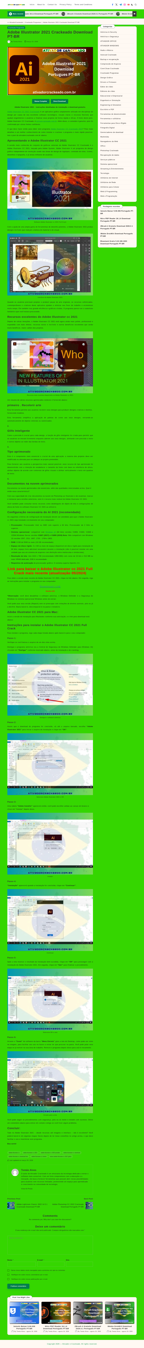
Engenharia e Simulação (110, 100)
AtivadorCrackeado (16, 22)
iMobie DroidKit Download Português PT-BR (74, 14)
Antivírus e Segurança (109, 37)
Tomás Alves (28, 1170)
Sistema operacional (108, 164)
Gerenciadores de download (111, 132)
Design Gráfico (106, 78)
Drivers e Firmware (108, 82)
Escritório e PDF (107, 109)
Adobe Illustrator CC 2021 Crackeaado (23, 112)
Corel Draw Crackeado (109, 68)
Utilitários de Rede (108, 182)
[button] (27, 1189)
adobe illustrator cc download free (18, 1156)
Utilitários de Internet (109, 178)
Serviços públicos (107, 160)
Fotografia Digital (107, 128)
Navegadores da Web (109, 141)
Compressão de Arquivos (110, 64)
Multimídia (104, 137)
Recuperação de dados (109, 155)
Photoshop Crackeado (109, 150)
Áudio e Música (106, 50)
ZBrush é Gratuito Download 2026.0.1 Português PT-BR (116, 227)
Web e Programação (108, 196)
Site (67, 1260)
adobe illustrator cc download (71, 1152)
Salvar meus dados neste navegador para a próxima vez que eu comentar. (38, 1270)
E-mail (40, 1260)
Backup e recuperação (109, 59)
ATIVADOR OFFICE (108, 41)
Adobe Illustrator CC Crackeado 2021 (67, 129)
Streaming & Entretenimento (112, 169)
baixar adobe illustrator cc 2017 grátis (60, 1156)
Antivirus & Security (108, 32)
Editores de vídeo (107, 91)
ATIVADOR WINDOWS (109, 46)
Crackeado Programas (33, 22)
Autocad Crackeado (108, 55)
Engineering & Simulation (110, 105)
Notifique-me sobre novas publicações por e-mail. (29, 1279)
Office (102, 146)
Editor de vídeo (106, 87)
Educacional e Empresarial (111, 96)
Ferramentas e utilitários (110, 119)
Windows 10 (50, 532)
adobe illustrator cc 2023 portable (50, 1152)
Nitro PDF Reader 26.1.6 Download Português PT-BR (115, 220)
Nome (10, 1260)
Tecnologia (104, 173)
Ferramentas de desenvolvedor (113, 114)
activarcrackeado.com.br (46, 121)
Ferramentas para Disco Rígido (113, 123)
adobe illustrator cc (14, 1152)
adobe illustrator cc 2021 (30, 1152)
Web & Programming (108, 191)
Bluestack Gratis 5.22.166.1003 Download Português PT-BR (113, 242)
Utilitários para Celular (109, 187)
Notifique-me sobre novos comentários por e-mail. (29, 1274)
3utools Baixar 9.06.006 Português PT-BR (117, 212)
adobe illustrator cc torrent (39, 1156)
